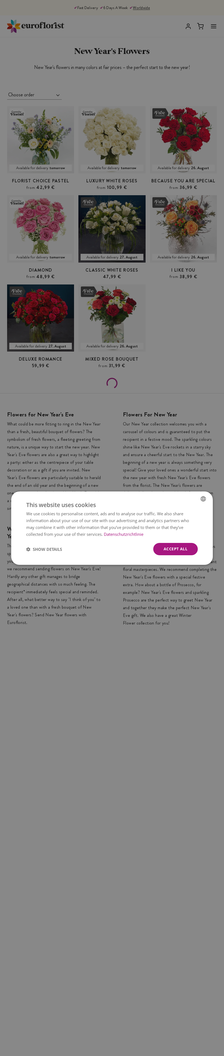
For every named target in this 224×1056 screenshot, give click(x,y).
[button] (44, 549)
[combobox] (203, 498)
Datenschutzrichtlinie (123, 534)
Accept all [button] (175, 548)
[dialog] (112, 528)
